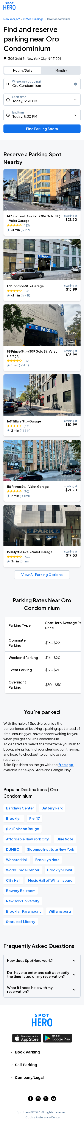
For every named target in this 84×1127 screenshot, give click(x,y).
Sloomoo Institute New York (50, 849)
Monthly (61, 70)
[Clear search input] (75, 84)
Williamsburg (60, 911)
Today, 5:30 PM (24, 101)
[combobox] (42, 84)
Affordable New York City (27, 839)
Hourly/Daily (23, 70)
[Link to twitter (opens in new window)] (45, 1100)
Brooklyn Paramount (23, 911)
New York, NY (11, 19)
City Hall (13, 880)
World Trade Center (22, 870)
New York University (22, 901)
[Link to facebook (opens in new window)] (30, 1100)
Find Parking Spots (42, 128)
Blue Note (65, 839)
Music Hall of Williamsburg (50, 880)
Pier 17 (34, 818)
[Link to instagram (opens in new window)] (38, 1100)
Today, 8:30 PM (24, 116)
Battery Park (52, 808)
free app (65, 764)
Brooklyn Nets (47, 859)
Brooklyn (14, 818)
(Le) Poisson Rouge (22, 828)
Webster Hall (17, 859)
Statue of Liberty (20, 921)
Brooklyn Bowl (59, 870)
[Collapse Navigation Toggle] (78, 6)
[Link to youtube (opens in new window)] (53, 1100)
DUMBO (12, 849)
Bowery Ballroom (20, 890)
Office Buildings (33, 19)
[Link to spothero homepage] (42, 1020)
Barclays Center (20, 808)
